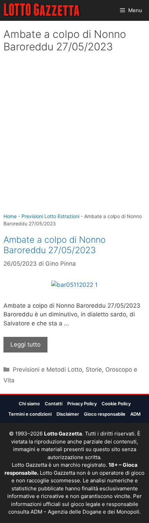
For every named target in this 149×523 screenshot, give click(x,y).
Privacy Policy (82, 403)
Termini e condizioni (30, 414)
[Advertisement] (74, 134)
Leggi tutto (25, 344)
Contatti (53, 403)
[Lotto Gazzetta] (42, 10)
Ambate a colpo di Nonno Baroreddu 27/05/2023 (54, 244)
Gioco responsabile (104, 414)
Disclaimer (67, 414)
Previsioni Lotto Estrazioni (50, 216)
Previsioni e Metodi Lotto (47, 369)
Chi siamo (29, 403)
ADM (135, 414)
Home (10, 216)
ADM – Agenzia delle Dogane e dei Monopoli (84, 511)
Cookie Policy (116, 403)
